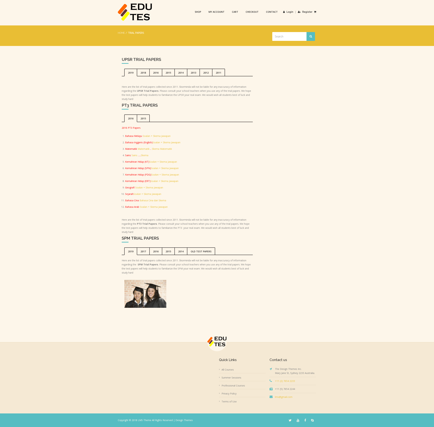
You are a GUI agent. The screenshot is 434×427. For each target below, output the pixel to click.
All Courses (228, 369)
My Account (216, 11)
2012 (206, 72)
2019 (130, 72)
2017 (143, 251)
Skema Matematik (162, 148)
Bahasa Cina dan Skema (153, 200)
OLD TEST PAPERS (201, 251)
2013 (193, 72)
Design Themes (184, 420)
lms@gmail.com (283, 397)
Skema (144, 155)
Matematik (143, 148)
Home (121, 33)
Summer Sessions (231, 377)
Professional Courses (233, 385)
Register (307, 12)
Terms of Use (229, 401)
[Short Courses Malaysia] (135, 12)
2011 (218, 72)
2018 (143, 72)
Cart (235, 11)
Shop (198, 11)
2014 (181, 72)
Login (290, 12)
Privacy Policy (229, 393)
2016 (156, 72)
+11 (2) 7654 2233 (285, 381)
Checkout (252, 11)
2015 (168, 72)
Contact (272, 11)
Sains (134, 155)
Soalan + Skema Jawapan (157, 136)
